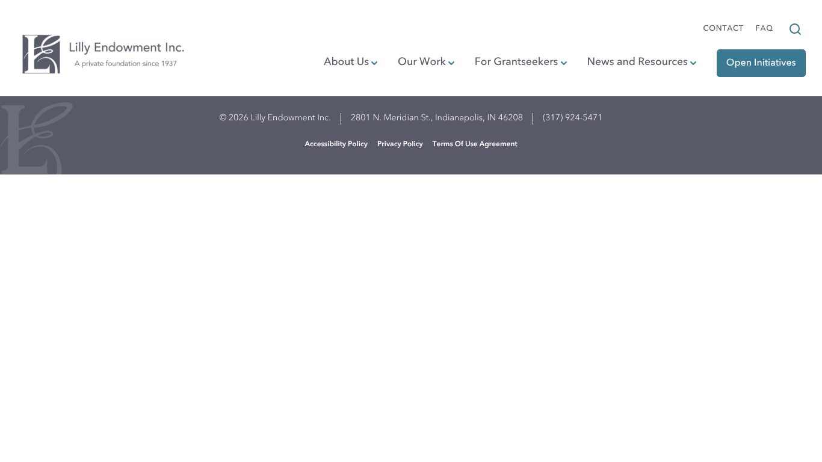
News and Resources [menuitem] (637, 63)
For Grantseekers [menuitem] (516, 63)
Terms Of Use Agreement (475, 144)
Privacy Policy (400, 144)
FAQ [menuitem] (764, 29)
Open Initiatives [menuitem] (761, 63)
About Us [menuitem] (346, 63)
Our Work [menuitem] (422, 63)
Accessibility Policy (336, 144)
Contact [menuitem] (723, 29)
